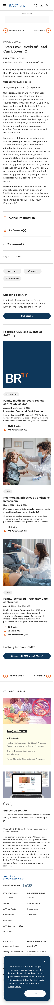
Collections (8, 914)
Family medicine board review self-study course (23, 402)
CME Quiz (7, 920)
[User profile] (41, 5)
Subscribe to (15, 810)
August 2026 (17, 731)
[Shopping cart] (35, 5)
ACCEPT (35, 993)
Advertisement (27, 13)
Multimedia (8, 931)
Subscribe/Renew (11, 946)
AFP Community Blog (13, 926)
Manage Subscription (13, 952)
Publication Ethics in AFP (36, 953)
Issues (6, 903)
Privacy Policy (14, 987)
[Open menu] (5, 5)
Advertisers (32, 914)
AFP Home (8, 898)
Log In (6, 256)
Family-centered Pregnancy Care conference (25, 600)
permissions (25, 860)
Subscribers (32, 909)
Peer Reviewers (34, 903)
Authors (30, 898)
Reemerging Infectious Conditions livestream (26, 499)
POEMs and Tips (12, 42)
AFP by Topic (9, 909)
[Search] (48, 5)
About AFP (32, 946)
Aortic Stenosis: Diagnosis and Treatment (26, 759)
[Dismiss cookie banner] (45, 961)
